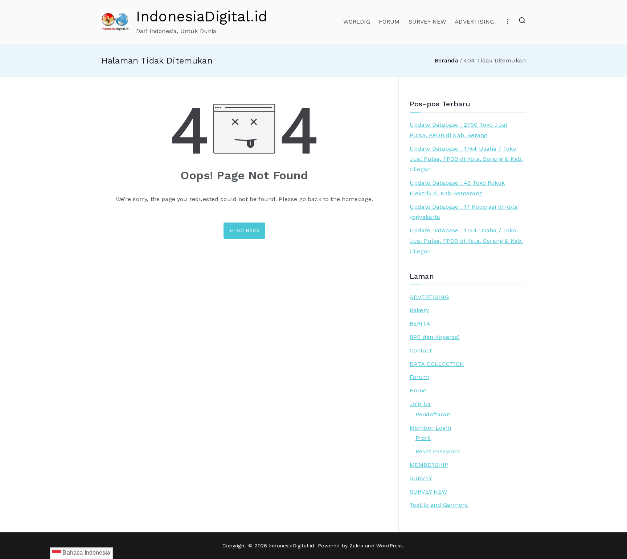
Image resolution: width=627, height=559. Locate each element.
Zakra (356, 545)
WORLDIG (356, 21)
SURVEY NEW (427, 21)
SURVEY (421, 478)
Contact (421, 350)
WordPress (389, 545)
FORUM (389, 21)
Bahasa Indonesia (85, 553)
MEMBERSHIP (429, 464)
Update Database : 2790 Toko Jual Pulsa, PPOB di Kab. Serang (458, 130)
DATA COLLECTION (437, 363)
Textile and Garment (439, 504)
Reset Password (437, 451)
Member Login (430, 427)
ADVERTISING (474, 21)
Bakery (419, 310)
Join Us (420, 403)
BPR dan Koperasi (435, 337)
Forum (419, 377)
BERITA (420, 323)
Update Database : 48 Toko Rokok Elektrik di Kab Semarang (457, 188)
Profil (423, 437)
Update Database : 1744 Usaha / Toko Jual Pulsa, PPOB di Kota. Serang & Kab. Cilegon (466, 159)
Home (418, 390)
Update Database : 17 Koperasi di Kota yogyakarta (464, 212)
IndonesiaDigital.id (201, 16)
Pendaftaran (432, 414)
